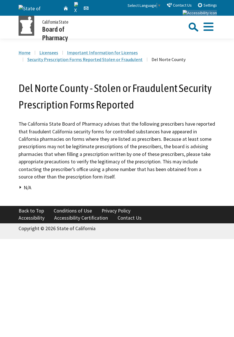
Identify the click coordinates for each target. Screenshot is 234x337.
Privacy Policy (116, 211)
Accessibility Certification (81, 218)
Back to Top (31, 211)
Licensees (48, 52)
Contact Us (182, 5)
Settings (210, 5)
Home (25, 52)
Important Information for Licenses (102, 52)
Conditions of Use (73, 211)
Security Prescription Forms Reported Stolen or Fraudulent (85, 59)
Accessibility (32, 218)
